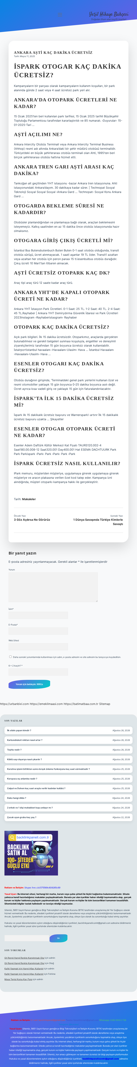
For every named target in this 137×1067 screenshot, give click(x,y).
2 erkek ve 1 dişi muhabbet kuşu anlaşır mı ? (30, 807)
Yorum (12, 569)
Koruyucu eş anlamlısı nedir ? (22, 778)
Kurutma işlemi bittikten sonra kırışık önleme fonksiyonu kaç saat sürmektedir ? (48, 769)
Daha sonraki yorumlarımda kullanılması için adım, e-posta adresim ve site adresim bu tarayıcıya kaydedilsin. (67, 657)
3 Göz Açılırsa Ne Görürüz (32, 519)
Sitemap (104, 704)
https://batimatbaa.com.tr (81, 704)
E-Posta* (13, 624)
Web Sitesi (14, 640)
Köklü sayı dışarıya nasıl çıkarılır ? (24, 759)
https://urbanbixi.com (14, 704)
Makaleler (29, 499)
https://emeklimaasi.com (46, 704)
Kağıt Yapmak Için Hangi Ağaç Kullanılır (24, 968)
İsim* (11, 609)
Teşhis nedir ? (14, 749)
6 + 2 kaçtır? (15, 665)
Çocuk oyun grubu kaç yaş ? (21, 817)
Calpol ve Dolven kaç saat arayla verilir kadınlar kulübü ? (36, 788)
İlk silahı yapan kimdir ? (19, 730)
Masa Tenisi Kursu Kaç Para (18, 979)
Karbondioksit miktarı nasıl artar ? (24, 740)
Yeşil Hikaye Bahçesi (108, 14)
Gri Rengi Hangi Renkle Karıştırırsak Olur (24, 957)
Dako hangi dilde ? (16, 798)
